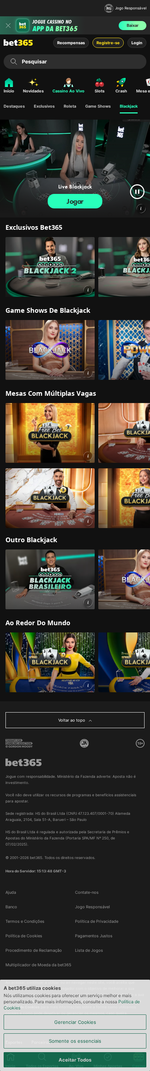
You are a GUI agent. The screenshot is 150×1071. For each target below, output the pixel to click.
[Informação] (87, 290)
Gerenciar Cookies (75, 1022)
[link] (50, 267)
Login (136, 42)
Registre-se (108, 42)
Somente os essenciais (75, 1041)
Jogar (75, 201)
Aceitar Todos (75, 1060)
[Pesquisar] (14, 61)
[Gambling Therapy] (19, 743)
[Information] (141, 208)
